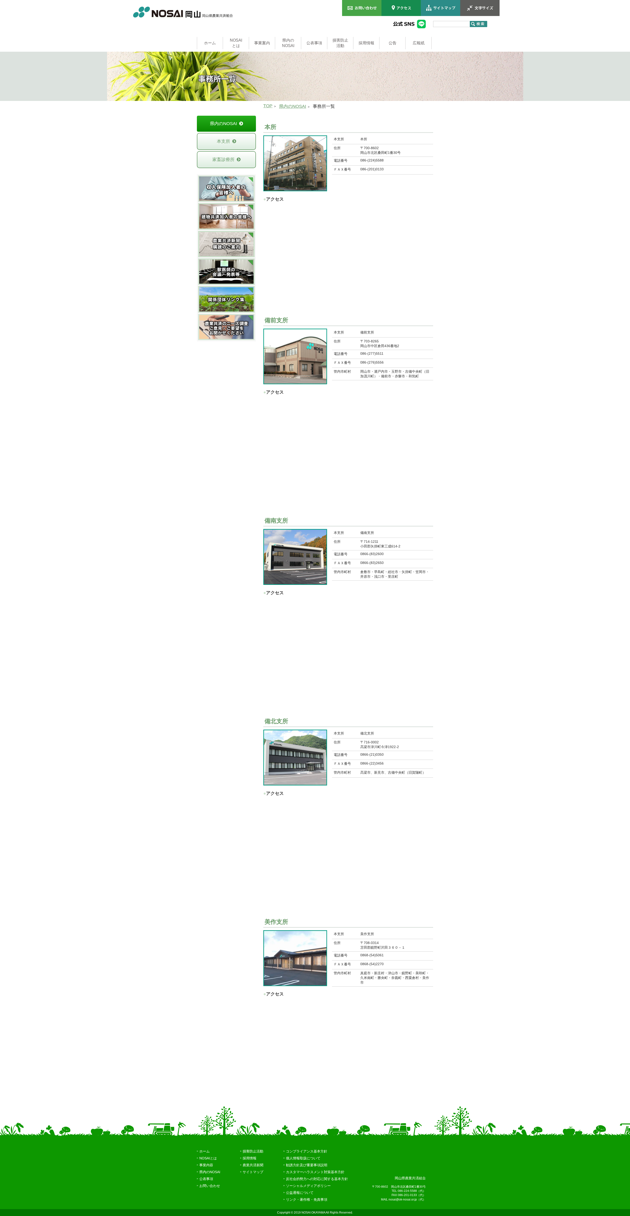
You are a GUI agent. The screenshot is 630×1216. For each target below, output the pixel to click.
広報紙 (419, 43)
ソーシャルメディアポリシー (308, 1186)
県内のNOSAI (288, 43)
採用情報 (366, 43)
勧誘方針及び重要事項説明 (306, 1165)
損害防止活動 (340, 43)
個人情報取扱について (303, 1158)
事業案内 (262, 43)
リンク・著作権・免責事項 (306, 1199)
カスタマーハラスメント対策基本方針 (315, 1172)
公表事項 (314, 43)
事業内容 (206, 1165)
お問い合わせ (209, 1186)
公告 (392, 43)
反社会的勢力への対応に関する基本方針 (317, 1179)
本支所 (223, 141)
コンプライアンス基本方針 (306, 1151)
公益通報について (300, 1193)
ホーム (210, 43)
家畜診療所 (223, 159)
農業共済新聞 (253, 1165)
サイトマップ (253, 1172)
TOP (267, 105)
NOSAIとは (236, 43)
